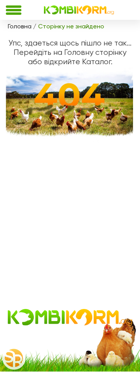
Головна (20, 26)
